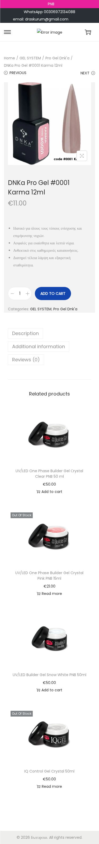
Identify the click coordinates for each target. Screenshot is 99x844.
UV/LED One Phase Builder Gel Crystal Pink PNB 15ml (49, 575)
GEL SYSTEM (30, 58)
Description (25, 333)
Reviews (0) (26, 359)
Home (9, 58)
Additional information (38, 346)
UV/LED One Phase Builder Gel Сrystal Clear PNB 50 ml (49, 473)
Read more (52, 593)
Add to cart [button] (51, 491)
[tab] (49, 333)
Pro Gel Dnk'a (57, 58)
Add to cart (52, 293)
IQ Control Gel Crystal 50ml (49, 771)
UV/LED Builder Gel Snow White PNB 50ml (49, 674)
